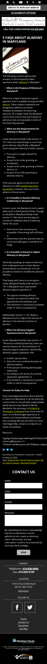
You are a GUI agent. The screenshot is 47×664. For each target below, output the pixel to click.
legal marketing (26, 648)
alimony (23, 82)
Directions (23, 591)
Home (8, 2)
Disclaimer (23, 625)
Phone (8, 502)
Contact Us (23, 622)
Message (9, 513)
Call (14, 2)
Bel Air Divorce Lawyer (30, 460)
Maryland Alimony (29, 463)
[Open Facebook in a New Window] (17, 607)
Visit (27, 2)
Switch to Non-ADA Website (23, 7)
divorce (6, 104)
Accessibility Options (23, 12)
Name (8, 481)
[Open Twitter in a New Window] (30, 607)
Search (33, 2)
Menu (39, 2)
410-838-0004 (37, 29)
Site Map (23, 628)
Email (20, 2)
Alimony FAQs (13, 460)
